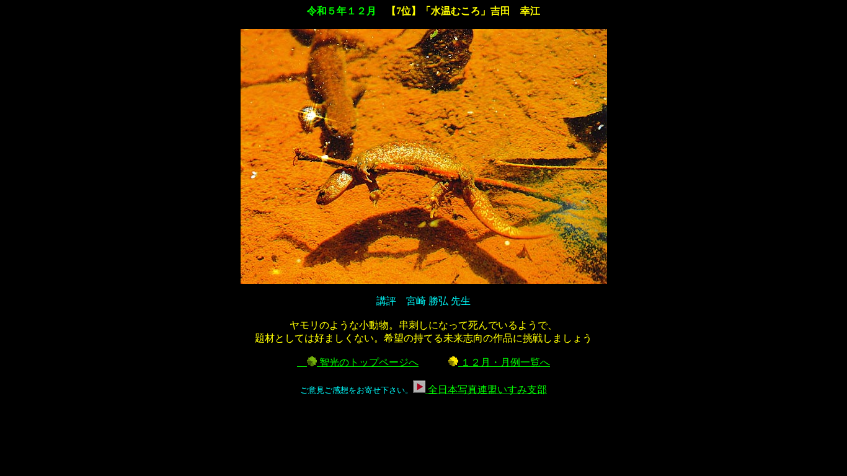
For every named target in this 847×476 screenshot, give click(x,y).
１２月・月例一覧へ (504, 362)
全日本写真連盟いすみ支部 (486, 389)
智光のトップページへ (368, 362)
